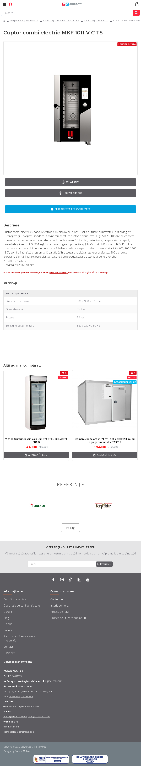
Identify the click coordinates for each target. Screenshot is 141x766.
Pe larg (70, 528)
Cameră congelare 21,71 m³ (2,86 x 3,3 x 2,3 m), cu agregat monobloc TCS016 (105, 440)
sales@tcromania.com (39, 716)
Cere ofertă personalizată (72, 209)
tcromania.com (11, 726)
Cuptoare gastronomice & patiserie (61, 20)
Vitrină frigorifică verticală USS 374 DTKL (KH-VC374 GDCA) (36, 440)
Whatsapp (72, 182)
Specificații (10, 283)
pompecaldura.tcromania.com (18, 731)
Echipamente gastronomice (24, 20)
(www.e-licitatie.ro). (58, 272)
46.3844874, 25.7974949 (21, 696)
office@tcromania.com (15, 716)
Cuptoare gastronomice (96, 20)
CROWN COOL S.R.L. (14, 671)
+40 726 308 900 (72, 193)
